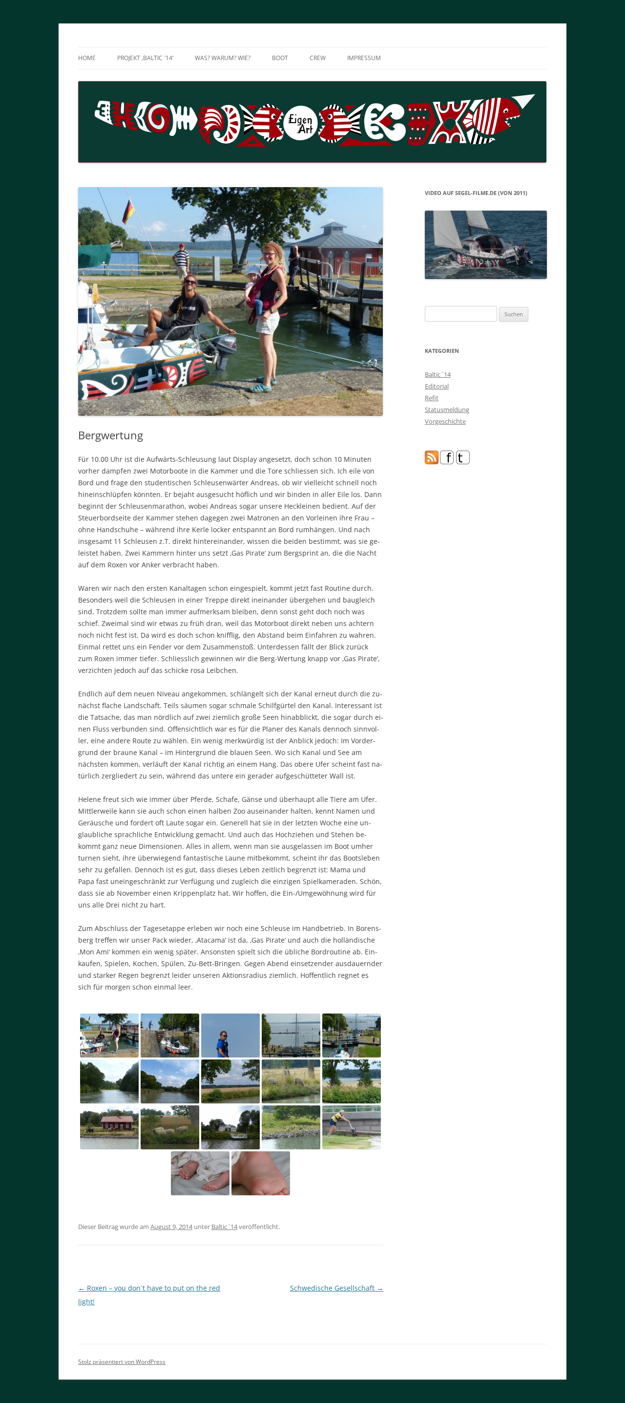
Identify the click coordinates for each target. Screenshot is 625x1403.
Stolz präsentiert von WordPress (122, 1362)
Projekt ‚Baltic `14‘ (145, 58)
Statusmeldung (447, 409)
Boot (280, 58)
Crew (318, 58)
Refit (431, 397)
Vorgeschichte (445, 421)
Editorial (437, 386)
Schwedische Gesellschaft (336, 1288)
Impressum (364, 58)
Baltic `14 (224, 1226)
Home (87, 58)
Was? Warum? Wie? (222, 58)
